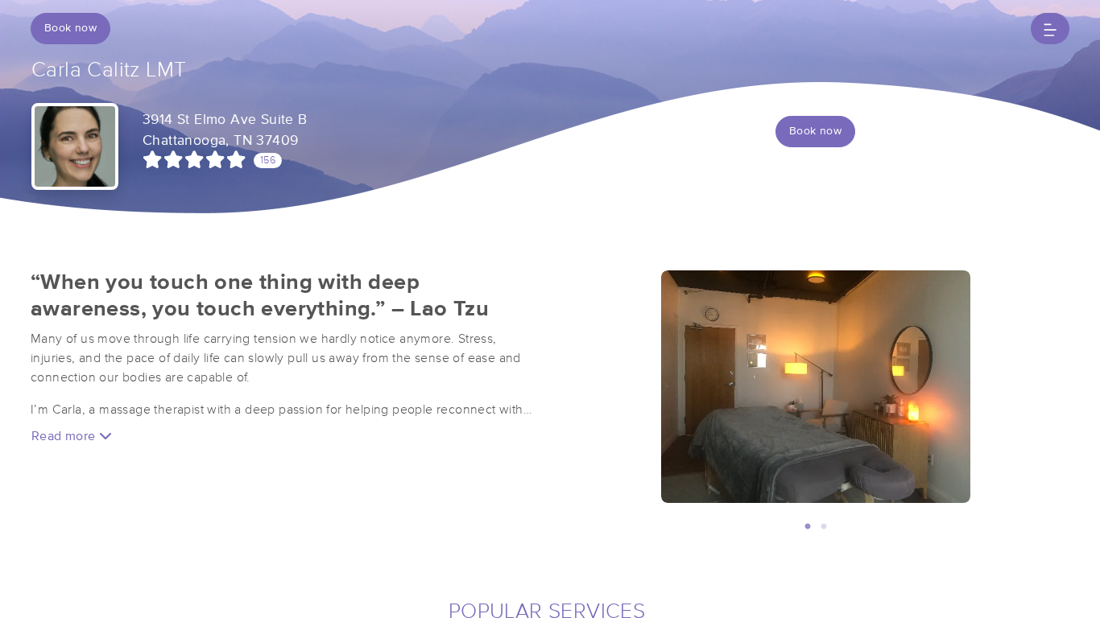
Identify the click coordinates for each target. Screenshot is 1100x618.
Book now (70, 28)
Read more (65, 436)
